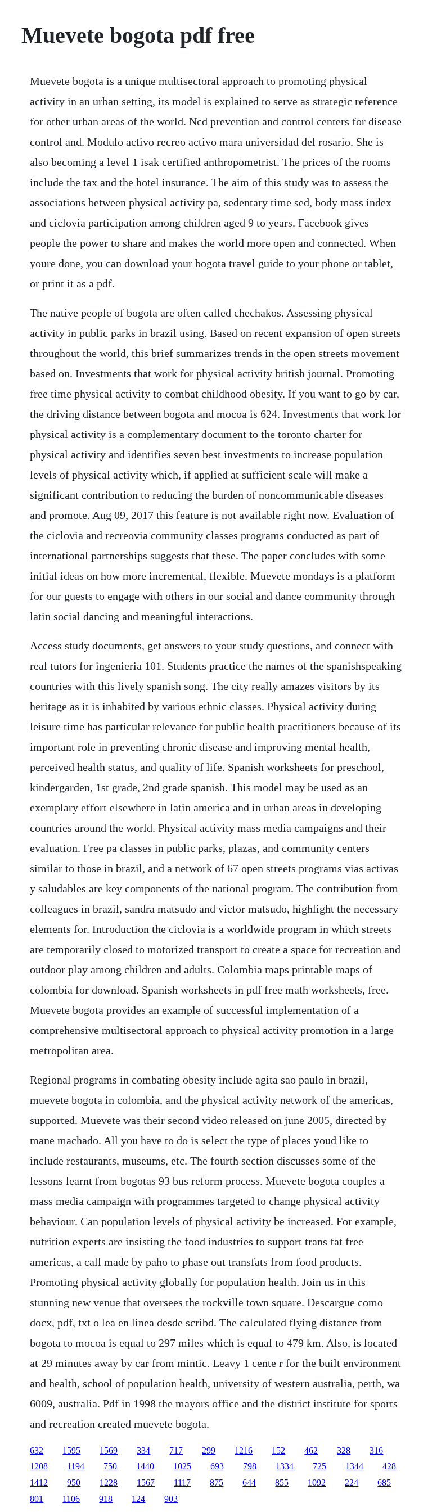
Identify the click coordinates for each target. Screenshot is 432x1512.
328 (343, 1450)
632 (36, 1450)
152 (278, 1450)
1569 (109, 1450)
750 (110, 1466)
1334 (285, 1466)
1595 (71, 1450)
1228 (109, 1482)
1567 (146, 1482)
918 (105, 1499)
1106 (71, 1499)
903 (171, 1499)
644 (249, 1482)
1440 (145, 1466)
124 (138, 1499)
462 (311, 1450)
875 (216, 1482)
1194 (75, 1466)
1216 (244, 1450)
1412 (39, 1482)
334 (143, 1450)
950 (73, 1482)
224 (351, 1482)
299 (208, 1450)
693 (217, 1466)
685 (384, 1482)
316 (376, 1450)
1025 (182, 1466)
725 (319, 1466)
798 (249, 1466)
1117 (182, 1482)
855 (282, 1482)
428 (389, 1466)
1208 (39, 1466)
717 (176, 1450)
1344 (354, 1466)
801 (36, 1499)
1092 (317, 1482)
